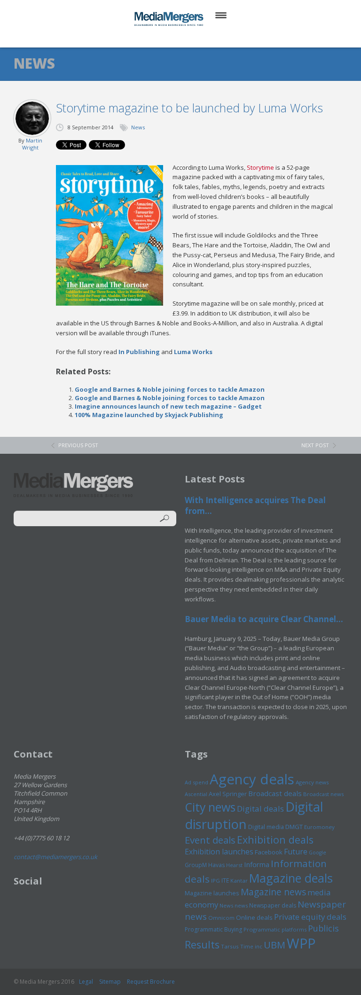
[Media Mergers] (169, 19)
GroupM (196, 865)
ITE (225, 880)
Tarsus (230, 946)
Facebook (269, 852)
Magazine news (273, 892)
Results (202, 944)
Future (295, 851)
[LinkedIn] (189, 37)
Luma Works (193, 351)
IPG (215, 880)
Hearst (234, 865)
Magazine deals (291, 878)
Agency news (312, 782)
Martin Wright (32, 144)
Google (317, 852)
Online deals (254, 917)
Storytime (260, 167)
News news (234, 905)
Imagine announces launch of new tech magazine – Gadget (168, 406)
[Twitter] (167, 37)
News (138, 127)
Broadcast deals (275, 793)
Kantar (239, 880)
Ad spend (196, 782)
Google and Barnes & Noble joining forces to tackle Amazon (170, 389)
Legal (86, 982)
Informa (256, 864)
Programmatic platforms (274, 929)
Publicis (323, 928)
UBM (274, 944)
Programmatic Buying (213, 929)
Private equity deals (310, 916)
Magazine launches (212, 893)
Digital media (266, 826)
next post (315, 445)
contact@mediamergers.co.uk (55, 857)
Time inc (251, 946)
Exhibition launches (219, 851)
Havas (216, 865)
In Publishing (139, 351)
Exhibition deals (275, 839)
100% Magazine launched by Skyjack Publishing (149, 415)
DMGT (294, 826)
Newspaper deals (272, 905)
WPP (301, 943)
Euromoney (319, 826)
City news (210, 807)
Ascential (196, 794)
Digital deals (260, 808)
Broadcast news (323, 794)
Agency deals (252, 779)
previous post (78, 445)
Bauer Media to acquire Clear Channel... (264, 619)
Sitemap (110, 982)
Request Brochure (151, 982)
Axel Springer (228, 794)
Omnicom (221, 917)
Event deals (210, 839)
